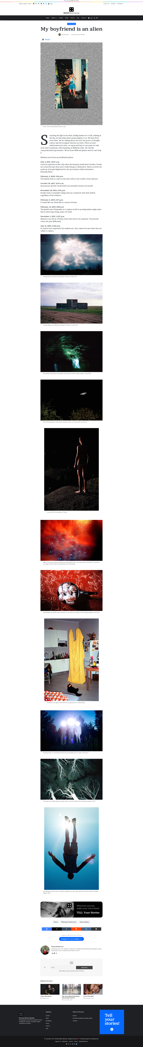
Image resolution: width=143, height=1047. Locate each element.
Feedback (113, 3)
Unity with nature (46, 996)
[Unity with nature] (50, 989)
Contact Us (106, 3)
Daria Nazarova (57, 946)
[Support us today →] (71, 938)
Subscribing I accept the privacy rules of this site (71, 971)
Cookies (75, 1020)
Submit (53, 18)
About (47, 1023)
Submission (65, 1041)
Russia (47, 39)
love (56, 922)
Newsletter (120, 3)
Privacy (75, 1015)
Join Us (73, 18)
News (66, 18)
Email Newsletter (83, 1041)
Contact (83, 18)
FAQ (78, 18)
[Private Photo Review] (71, 10)
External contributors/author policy (82, 1018)
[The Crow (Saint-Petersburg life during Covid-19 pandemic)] (71, 989)
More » (78, 950)
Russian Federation (69, 922)
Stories (61, 18)
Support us (58, 1041)
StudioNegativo (95, 1038)
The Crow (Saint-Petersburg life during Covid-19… (70, 997)
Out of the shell (88, 996)
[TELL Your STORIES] (71, 909)
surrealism (85, 922)
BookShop (49, 1020)
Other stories (71, 24)
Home (47, 18)
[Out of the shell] (93, 989)
